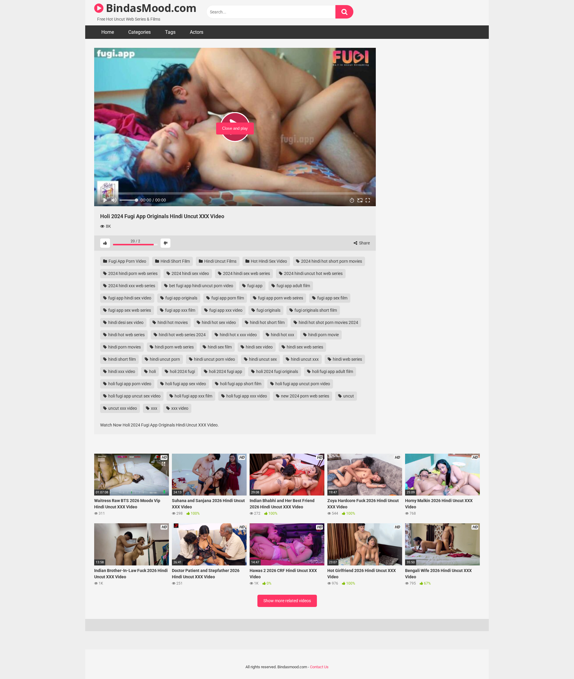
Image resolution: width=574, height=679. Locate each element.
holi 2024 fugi (182, 371)
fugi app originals (180, 298)
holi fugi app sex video (185, 383)
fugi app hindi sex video (129, 298)
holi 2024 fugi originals (276, 371)
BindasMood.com (149, 8)
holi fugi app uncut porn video (302, 383)
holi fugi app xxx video (246, 396)
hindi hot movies (172, 322)
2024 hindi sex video (190, 273)
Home (107, 32)
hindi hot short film (267, 322)
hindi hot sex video (218, 322)
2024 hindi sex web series (246, 273)
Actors (196, 32)
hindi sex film (219, 347)
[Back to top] (554, 661)
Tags (170, 32)
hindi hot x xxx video (238, 334)
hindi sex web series (304, 347)
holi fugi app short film (240, 383)
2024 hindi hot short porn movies (331, 261)
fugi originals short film (315, 310)
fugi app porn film (227, 298)
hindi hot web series (126, 334)
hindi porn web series (174, 347)
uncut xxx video (122, 408)
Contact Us (319, 667)
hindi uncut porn (164, 359)
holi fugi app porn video (129, 383)
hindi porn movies (124, 347)
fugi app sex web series (129, 310)
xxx (153, 408)
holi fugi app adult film (332, 371)
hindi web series (347, 359)
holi (152, 371)
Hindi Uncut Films (219, 261)
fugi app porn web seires (280, 298)
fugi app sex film (331, 298)
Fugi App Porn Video (127, 261)
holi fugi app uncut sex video (134, 396)
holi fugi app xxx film (193, 396)
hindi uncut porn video (214, 359)
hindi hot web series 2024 (182, 334)
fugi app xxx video (225, 310)
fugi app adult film (293, 285)
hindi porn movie (323, 334)
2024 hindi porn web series (132, 273)
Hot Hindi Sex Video (268, 261)
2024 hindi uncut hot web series (313, 273)
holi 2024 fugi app (225, 371)
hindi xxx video (121, 371)
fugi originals (268, 310)
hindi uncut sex (262, 359)
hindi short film (121, 359)
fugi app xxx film (179, 310)
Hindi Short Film (175, 261)
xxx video (179, 408)
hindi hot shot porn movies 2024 (328, 322)
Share (364, 243)
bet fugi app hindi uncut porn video (200, 285)
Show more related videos (287, 600)
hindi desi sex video (125, 322)
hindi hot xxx (282, 334)
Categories (139, 32)
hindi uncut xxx (304, 359)
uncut (348, 396)
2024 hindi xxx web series (131, 285)
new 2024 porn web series (304, 396)
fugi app (254, 285)
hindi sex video (259, 347)
